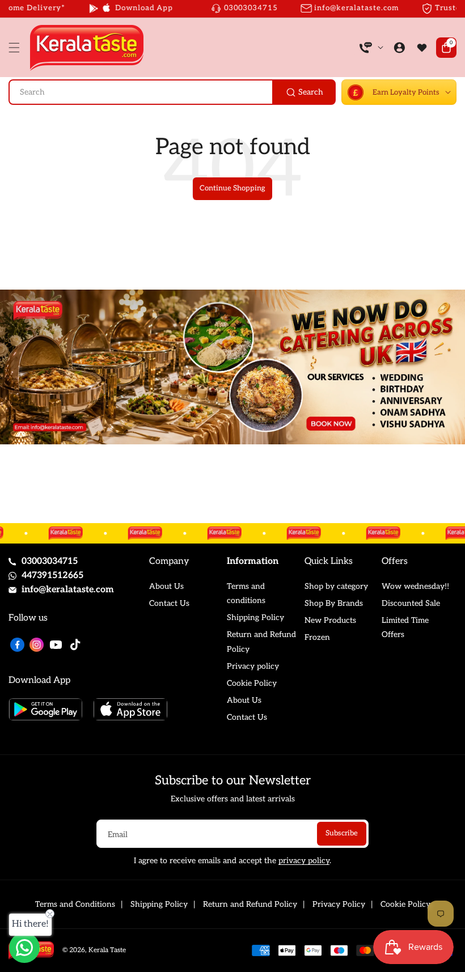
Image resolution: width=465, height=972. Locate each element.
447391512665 (52, 575)
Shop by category (336, 586)
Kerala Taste (107, 950)
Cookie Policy (252, 683)
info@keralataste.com (68, 589)
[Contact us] (24, 947)
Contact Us (169, 603)
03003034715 (50, 561)
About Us (166, 586)
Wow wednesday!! (415, 586)
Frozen (317, 637)
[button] (17, 47)
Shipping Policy (255, 617)
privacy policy (303, 860)
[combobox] (172, 92)
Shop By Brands (334, 603)
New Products (330, 620)
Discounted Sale (411, 603)
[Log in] (399, 47)
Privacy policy (253, 666)
